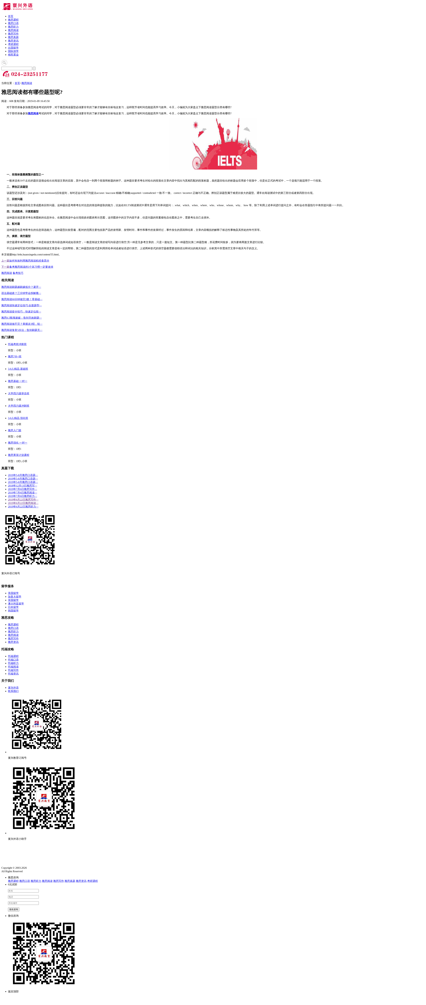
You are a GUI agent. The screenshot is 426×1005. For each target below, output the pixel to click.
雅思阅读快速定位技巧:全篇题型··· (21, 305)
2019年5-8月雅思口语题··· (23, 475)
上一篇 (5, 260)
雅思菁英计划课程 (18, 455)
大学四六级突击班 (18, 393)
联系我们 (13, 691)
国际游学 (13, 51)
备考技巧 (18, 273)
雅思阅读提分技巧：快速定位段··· (21, 311)
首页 (10, 16)
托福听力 (13, 663)
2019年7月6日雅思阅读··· (22, 492)
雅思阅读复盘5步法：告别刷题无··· (21, 330)
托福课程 (13, 656)
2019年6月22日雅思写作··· (23, 499)
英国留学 (13, 600)
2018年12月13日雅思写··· (22, 485)
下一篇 (5, 266)
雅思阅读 (13, 30)
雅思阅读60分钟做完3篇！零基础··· (21, 299)
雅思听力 (13, 26)
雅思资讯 (13, 40)
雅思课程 (13, 19)
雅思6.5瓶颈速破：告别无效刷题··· (21, 317)
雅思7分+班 (14, 356)
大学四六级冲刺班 (18, 405)
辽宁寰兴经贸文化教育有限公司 (46, 867)
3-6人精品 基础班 (18, 368)
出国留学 (13, 47)
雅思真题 (13, 37)
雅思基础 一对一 (17, 381)
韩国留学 (13, 610)
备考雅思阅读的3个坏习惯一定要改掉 (31, 266)
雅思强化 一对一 (17, 442)
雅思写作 (13, 33)
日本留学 (13, 607)
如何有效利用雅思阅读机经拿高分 (29, 260)
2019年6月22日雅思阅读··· (23, 503)
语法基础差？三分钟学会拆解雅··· (21, 293)
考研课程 (13, 44)
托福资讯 (13, 673)
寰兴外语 (13, 687)
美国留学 (13, 593)
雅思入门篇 (14, 430)
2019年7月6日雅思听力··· (22, 496)
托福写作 (13, 670)
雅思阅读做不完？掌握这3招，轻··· (21, 323)
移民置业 (13, 54)
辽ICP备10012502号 (34, 871)
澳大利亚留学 (16, 603)
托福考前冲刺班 (17, 344)
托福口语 (13, 659)
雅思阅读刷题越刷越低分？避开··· (21, 287)
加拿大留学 (14, 596)
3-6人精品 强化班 (18, 418)
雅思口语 (13, 23)
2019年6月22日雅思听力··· (23, 506)
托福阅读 (13, 666)
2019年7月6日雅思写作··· (22, 489)
